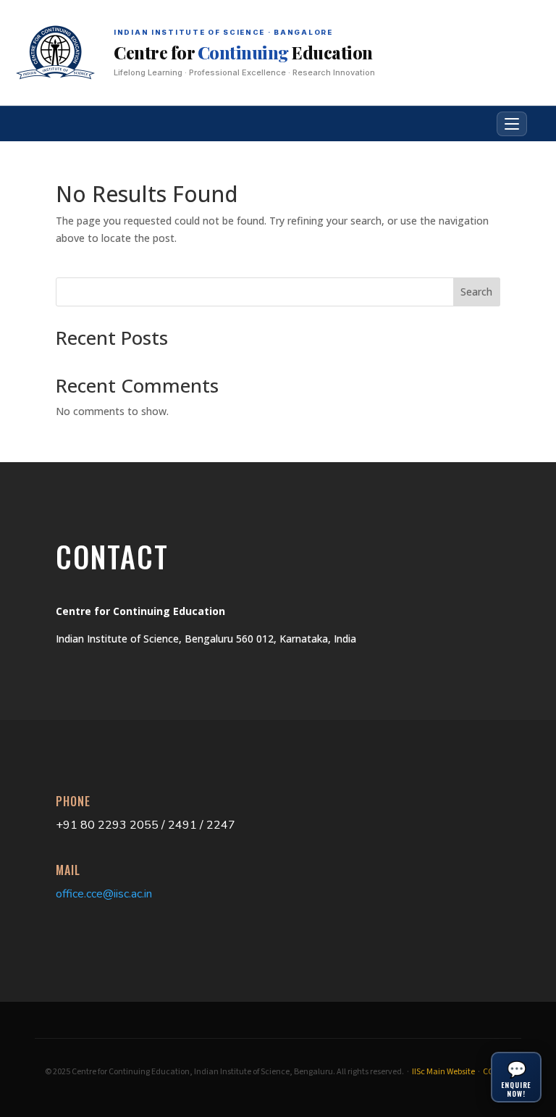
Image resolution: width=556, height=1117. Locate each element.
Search (476, 291)
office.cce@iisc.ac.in (104, 894)
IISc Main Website (443, 1072)
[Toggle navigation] (512, 124)
